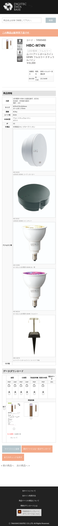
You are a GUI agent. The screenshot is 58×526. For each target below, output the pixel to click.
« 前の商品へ (7, 465)
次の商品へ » (23, 465)
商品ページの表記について (29, 501)
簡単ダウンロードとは (29, 506)
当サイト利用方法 (29, 496)
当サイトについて (29, 491)
